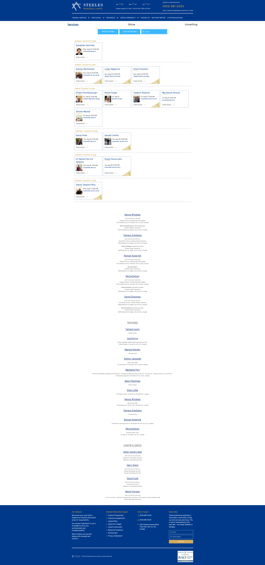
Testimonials (112, 533)
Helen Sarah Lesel (132, 452)
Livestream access (175, 18)
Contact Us (145, 18)
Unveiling (191, 24)
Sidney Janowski (132, 358)
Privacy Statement (115, 536)
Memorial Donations (115, 530)
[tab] (73, 24)
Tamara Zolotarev (132, 235)
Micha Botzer (132, 276)
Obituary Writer (158, 18)
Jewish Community (128, 18)
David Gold (132, 478)
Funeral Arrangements (116, 518)
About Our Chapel (114, 524)
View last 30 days (108, 32)
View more (80, 57)
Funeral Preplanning (115, 515)
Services (73, 24)
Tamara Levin (132, 329)
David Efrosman (132, 296)
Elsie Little (132, 390)
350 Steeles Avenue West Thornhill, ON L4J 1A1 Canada (149, 527)
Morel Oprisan (132, 491)
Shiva (131, 24)
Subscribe (181, 541)
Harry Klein (132, 465)
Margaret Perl (132, 370)
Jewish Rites (112, 521)
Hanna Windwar (132, 214)
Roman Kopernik (132, 255)
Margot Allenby (132, 349)
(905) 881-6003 (173, 6)
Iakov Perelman (132, 381)
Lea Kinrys (132, 338)
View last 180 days (130, 32)
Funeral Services (79, 18)
